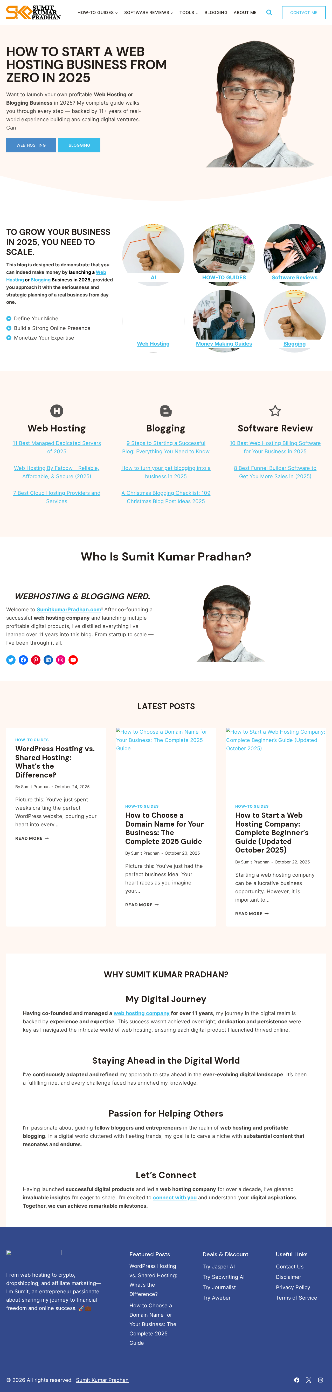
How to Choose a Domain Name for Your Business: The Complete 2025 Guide (164, 828)
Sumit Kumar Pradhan (102, 1380)
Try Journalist (219, 1287)
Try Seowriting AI (224, 1277)
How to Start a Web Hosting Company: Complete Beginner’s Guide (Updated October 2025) (272, 832)
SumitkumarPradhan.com (69, 609)
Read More (31, 838)
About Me (245, 12)
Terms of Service (296, 1298)
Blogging (216, 12)
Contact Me (303, 12)
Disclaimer (288, 1277)
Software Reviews (294, 277)
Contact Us (289, 1266)
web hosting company (142, 1013)
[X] (308, 1380)
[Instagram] (320, 1380)
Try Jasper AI (219, 1266)
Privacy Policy (293, 1287)
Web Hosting (153, 344)
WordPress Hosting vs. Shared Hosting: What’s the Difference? (55, 762)
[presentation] (166, 761)
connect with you (175, 1197)
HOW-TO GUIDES (224, 277)
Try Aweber (217, 1298)
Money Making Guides (224, 344)
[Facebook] (297, 1380)
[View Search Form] (269, 13)
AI (153, 277)
